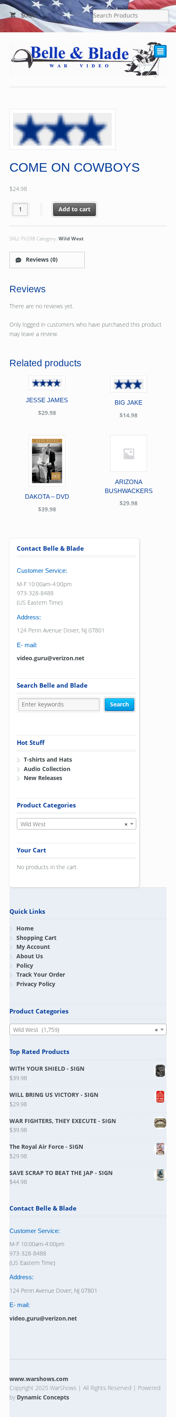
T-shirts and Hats (48, 759)
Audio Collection (47, 769)
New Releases (43, 778)
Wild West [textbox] (74, 824)
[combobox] (76, 824)
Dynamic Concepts (43, 1397)
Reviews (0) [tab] (41, 259)
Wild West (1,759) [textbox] (85, 1030)
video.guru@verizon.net (50, 658)
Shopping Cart (36, 938)
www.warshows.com (38, 1379)
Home (25, 928)
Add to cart (74, 209)
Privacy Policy (35, 984)
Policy (24, 965)
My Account (33, 947)
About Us (29, 956)
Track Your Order (40, 974)
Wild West (71, 238)
